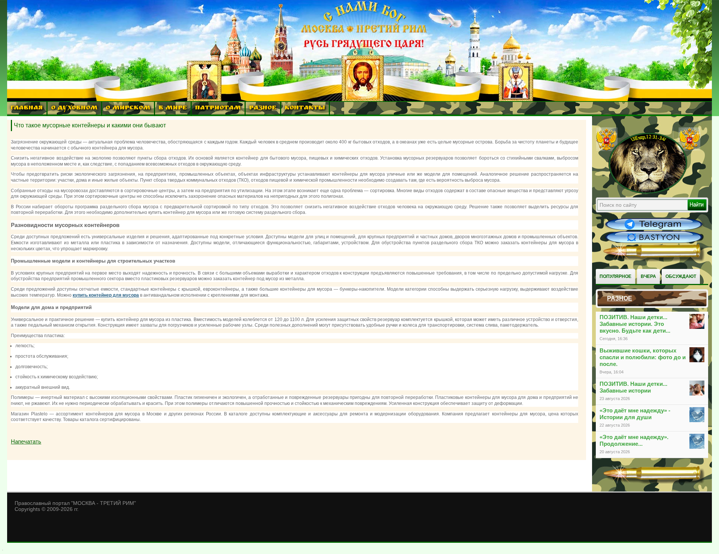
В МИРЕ (172, 108)
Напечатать (26, 441)
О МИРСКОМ (128, 108)
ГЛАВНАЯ (26, 108)
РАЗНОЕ (262, 108)
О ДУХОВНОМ (74, 108)
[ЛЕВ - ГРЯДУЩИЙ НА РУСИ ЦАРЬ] (648, 192)
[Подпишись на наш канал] (653, 229)
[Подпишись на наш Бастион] (653, 242)
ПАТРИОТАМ (218, 108)
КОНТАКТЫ (305, 108)
